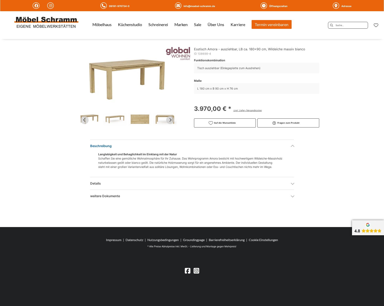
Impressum (113, 240)
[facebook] (187, 271)
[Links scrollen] (85, 120)
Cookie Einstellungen (263, 239)
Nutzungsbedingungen (163, 240)
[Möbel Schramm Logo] (46, 23)
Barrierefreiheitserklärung (227, 240)
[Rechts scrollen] (170, 120)
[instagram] (196, 271)
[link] (102, 24)
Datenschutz (134, 240)
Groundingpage (194, 240)
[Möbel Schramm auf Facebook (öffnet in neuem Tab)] (37, 5)
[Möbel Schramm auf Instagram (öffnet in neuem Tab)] (51, 5)
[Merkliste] (376, 25)
